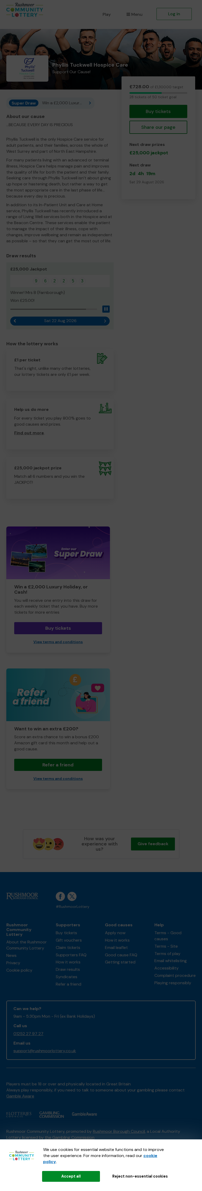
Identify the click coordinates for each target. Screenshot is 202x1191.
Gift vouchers (69, 940)
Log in (174, 14)
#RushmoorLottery (72, 906)
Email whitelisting (170, 960)
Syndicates (66, 977)
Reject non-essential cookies (140, 1176)
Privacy (13, 963)
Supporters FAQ (71, 955)
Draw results (68, 969)
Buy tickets (158, 111)
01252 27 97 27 (28, 1033)
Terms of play (167, 953)
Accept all (71, 1176)
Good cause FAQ (121, 955)
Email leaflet (116, 947)
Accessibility (166, 968)
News (11, 955)
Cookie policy (19, 970)
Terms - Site (166, 946)
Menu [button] (137, 14)
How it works (68, 962)
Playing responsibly (172, 983)
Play (107, 14)
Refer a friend (58, 765)
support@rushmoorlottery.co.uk (44, 1051)
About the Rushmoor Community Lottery (26, 945)
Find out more (29, 433)
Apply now (115, 933)
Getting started (120, 962)
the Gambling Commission (69, 1137)
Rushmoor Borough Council (119, 1131)
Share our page (158, 127)
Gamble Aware (20, 1096)
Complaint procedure (175, 975)
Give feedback (153, 844)
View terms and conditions (58, 642)
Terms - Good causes (167, 936)
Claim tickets (68, 947)
